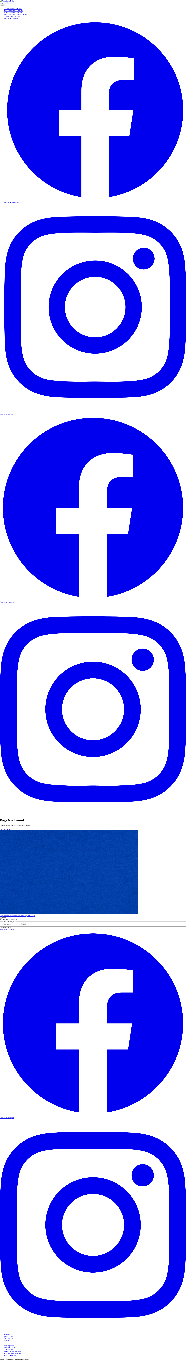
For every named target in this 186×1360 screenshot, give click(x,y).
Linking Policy (9, 1346)
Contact (7, 1334)
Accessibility (8, 1349)
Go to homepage (5, 829)
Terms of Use (8, 1338)
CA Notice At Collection (12, 1353)
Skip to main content (7, 3)
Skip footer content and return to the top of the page (17, 916)
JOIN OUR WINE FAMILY (10, 920)
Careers (6, 1340)
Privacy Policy (9, 1336)
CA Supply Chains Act (12, 1355)
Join (24, 924)
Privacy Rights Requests (12, 1351)
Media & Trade (9, 1347)
